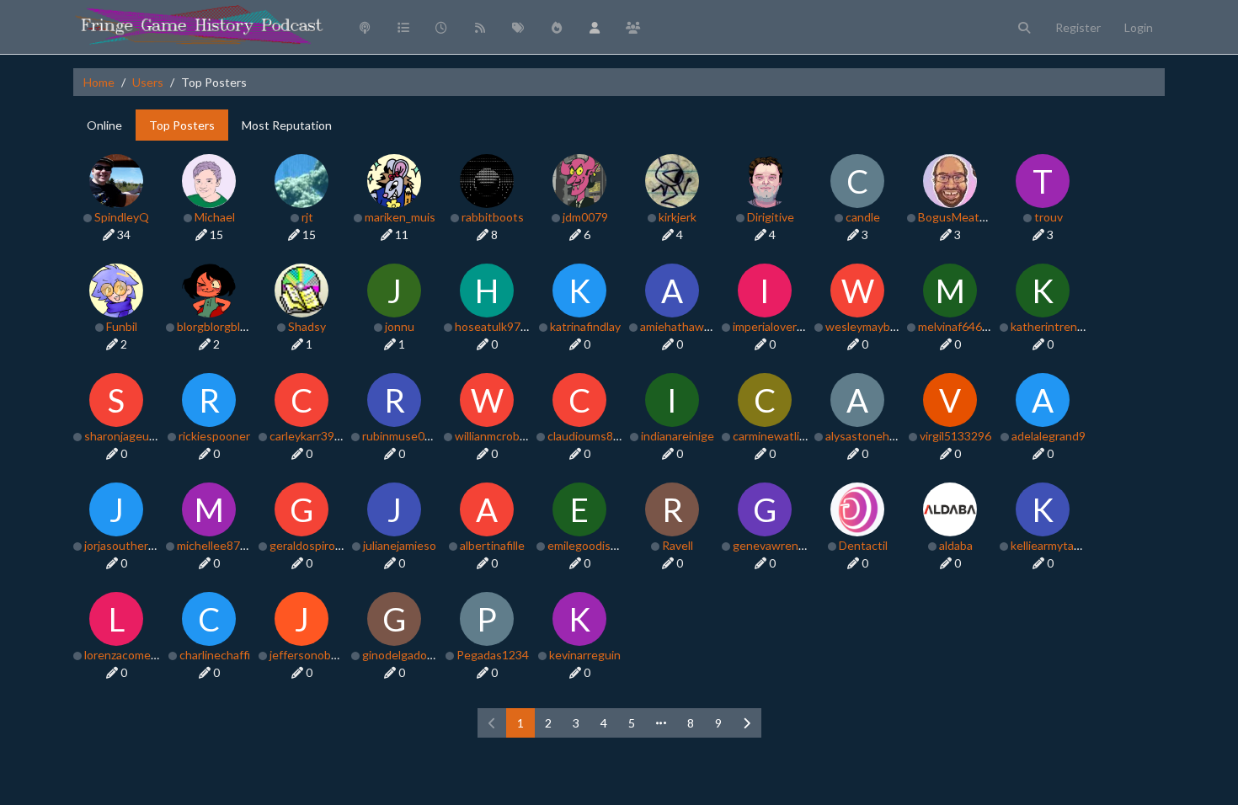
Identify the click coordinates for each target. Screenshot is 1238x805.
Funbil (121, 326)
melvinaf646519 (960, 326)
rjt (307, 217)
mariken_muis (400, 217)
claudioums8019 (590, 436)
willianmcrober (493, 436)
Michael (215, 217)
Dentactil (863, 545)
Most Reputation (287, 125)
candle (863, 217)
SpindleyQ (121, 217)
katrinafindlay (585, 326)
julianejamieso (399, 545)
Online (104, 125)
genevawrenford (776, 545)
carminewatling (773, 436)
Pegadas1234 (492, 655)
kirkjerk (677, 217)
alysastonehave (866, 436)
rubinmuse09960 (406, 436)
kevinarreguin (585, 655)
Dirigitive (770, 217)
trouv (1048, 217)
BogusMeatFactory (968, 217)
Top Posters (182, 125)
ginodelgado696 (404, 655)
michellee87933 (218, 545)
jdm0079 (585, 217)
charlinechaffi (214, 655)
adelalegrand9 (1048, 436)
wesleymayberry (868, 326)
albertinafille (492, 545)
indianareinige (677, 436)
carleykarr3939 (308, 436)
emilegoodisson (588, 545)
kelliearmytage (1049, 545)
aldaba (956, 545)
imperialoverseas (777, 326)
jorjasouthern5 (123, 545)
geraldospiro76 (309, 545)
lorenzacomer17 (126, 655)
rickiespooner (214, 436)
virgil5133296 (955, 436)
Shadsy (307, 326)
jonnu (399, 326)
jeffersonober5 (309, 655)
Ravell (677, 545)
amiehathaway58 (684, 326)
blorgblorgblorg (217, 326)
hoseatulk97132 (498, 326)
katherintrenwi (1050, 326)
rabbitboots (493, 217)
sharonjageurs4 (125, 436)
